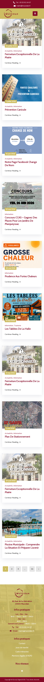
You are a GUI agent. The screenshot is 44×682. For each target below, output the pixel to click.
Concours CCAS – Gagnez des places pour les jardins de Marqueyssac (21, 220)
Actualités (9, 51)
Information (17, 51)
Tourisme (17, 325)
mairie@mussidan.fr (23, 6)
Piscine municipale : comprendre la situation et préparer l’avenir (22, 546)
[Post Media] (22, 32)
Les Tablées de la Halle (18, 328)
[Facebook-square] (22, 671)
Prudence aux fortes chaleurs (21, 276)
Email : (23, 631)
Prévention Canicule (15, 109)
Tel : (24, 627)
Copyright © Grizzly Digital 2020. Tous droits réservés (22, 679)
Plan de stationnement (17, 436)
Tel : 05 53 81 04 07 (23, 2)
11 (32, 569)
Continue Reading (11, 63)
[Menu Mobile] (35, 13)
